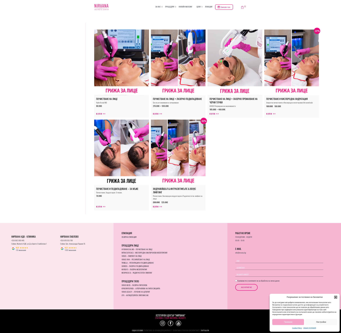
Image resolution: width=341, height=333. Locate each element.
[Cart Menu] (242, 7)
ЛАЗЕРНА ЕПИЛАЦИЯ (129, 236)
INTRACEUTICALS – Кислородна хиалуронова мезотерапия (144, 252)
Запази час (225, 7)
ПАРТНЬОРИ (205, 330)
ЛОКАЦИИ (208, 6)
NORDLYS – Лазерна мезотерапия (134, 269)
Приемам (288, 322)
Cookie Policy (297, 328)
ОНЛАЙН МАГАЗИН (185, 6)
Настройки (321, 322)
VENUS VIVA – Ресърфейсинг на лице (136, 259)
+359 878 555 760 (66, 240)
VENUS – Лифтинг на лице (132, 256)
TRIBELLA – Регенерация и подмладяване (138, 262)
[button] (335, 297)
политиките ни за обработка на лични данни (263, 280)
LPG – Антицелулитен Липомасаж (135, 295)
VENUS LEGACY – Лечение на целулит (136, 291)
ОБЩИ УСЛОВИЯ (309, 328)
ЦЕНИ (198, 6)
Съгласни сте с (258, 280)
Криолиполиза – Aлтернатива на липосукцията (141, 288)
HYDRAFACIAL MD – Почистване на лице (137, 249)
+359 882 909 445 (17, 240)
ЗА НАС (158, 6)
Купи (99, 113)
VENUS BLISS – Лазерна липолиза (134, 285)
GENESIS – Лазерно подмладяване (135, 266)
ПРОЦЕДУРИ (169, 6)
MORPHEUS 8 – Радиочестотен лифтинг (137, 272)
